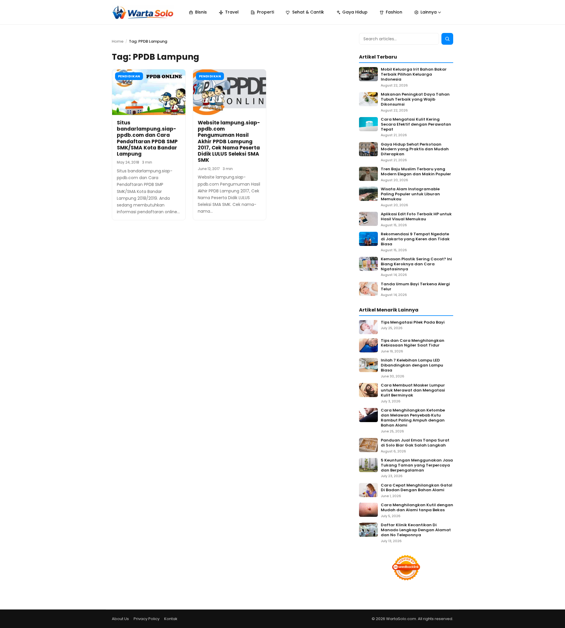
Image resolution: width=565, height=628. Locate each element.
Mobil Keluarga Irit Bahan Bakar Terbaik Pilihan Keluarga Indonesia (414, 74)
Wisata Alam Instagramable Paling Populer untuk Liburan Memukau (410, 194)
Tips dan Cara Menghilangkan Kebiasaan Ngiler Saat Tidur (412, 343)
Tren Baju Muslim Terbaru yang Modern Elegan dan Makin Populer (416, 172)
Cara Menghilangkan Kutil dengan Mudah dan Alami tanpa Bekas (417, 508)
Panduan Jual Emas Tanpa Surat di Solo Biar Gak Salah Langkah (415, 443)
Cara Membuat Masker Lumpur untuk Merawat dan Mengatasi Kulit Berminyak (413, 390)
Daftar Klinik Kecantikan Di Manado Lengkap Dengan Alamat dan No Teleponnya (416, 530)
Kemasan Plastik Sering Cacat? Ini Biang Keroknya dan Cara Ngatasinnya (416, 264)
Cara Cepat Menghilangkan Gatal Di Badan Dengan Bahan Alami (416, 488)
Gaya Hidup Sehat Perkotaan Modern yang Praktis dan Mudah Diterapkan (415, 149)
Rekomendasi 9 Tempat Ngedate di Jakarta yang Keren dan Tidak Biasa (415, 239)
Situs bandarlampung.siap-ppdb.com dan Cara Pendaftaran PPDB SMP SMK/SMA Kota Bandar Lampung (147, 138)
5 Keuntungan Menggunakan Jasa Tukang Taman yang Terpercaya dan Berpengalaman (417, 465)
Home (118, 41)
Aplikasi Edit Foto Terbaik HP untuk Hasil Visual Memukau (416, 217)
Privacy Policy (146, 619)
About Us (120, 619)
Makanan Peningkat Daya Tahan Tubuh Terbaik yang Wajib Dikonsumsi (415, 99)
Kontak (170, 619)
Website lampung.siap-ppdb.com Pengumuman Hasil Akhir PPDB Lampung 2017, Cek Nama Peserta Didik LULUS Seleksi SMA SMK (229, 141)
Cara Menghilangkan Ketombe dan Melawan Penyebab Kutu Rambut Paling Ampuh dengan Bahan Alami (413, 418)
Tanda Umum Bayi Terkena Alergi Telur (415, 287)
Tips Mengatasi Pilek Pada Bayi (413, 322)
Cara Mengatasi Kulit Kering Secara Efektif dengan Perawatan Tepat (416, 124)
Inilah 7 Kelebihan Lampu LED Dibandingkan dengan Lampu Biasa (412, 365)
